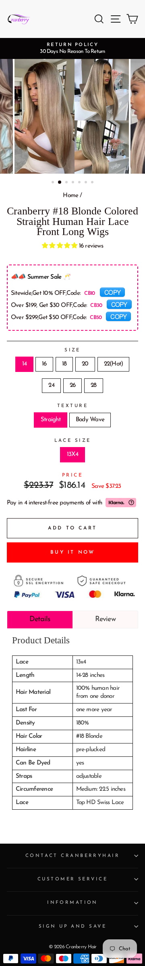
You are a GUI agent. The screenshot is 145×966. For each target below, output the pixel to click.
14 (24, 364)
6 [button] (87, 183)
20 (85, 364)
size (72, 350)
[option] (72, 48)
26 (72, 385)
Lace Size (72, 440)
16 (44, 364)
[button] (60, 246)
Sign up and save (72, 926)
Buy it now (72, 552)
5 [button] (80, 183)
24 (51, 385)
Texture (72, 405)
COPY (112, 292)
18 (64, 364)
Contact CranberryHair (72, 855)
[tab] (40, 619)
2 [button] (60, 183)
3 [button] (67, 183)
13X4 (72, 455)
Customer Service (72, 879)
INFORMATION (72, 902)
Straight (50, 420)
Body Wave (90, 420)
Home (70, 196)
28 (93, 385)
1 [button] (54, 183)
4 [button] (74, 183)
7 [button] (93, 183)
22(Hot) (113, 364)
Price (72, 475)
